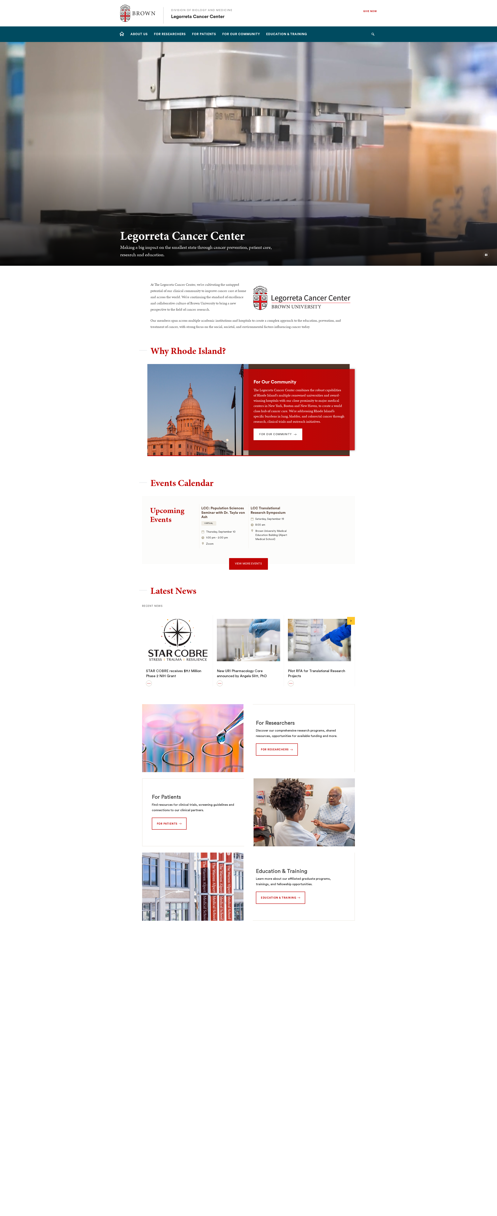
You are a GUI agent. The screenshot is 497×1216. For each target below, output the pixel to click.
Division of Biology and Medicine (201, 10)
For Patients (166, 797)
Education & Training (281, 871)
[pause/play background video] (486, 255)
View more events (248, 563)
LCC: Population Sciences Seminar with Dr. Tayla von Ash (223, 512)
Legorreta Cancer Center (197, 16)
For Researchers (275, 723)
